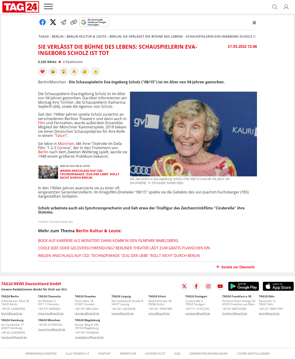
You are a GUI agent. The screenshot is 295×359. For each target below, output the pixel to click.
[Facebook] (196, 286)
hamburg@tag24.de (14, 337)
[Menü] (48, 6)
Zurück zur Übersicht (238, 267)
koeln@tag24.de (269, 313)
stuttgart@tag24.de (197, 313)
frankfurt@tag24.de (234, 313)
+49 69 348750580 (234, 309)
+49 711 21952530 (197, 309)
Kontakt (104, 353)
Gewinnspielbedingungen (208, 353)
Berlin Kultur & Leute (86, 36)
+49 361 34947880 (160, 309)
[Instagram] (208, 286)
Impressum (128, 353)
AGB (177, 353)
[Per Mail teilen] (63, 22)
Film (41, 122)
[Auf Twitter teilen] (53, 22)
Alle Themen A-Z (77, 353)
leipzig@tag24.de (123, 313)
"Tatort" (61, 135)
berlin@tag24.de (11, 313)
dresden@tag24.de (87, 313)
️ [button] (42, 71)
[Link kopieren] (73, 22)
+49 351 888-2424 (86, 309)
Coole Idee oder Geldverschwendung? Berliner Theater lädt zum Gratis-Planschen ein (124, 247)
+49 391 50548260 (87, 333)
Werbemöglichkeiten (40, 353)
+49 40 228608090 (13, 333)
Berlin (57, 36)
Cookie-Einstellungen (253, 353)
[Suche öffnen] (275, 7)
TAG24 (43, 36)
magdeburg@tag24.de (89, 337)
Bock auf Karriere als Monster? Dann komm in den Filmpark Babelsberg (108, 240)
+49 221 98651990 (271, 309)
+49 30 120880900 (13, 309)
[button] (286, 7)
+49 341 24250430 (124, 309)
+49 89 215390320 (50, 325)
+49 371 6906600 (49, 309)
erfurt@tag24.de (159, 313)
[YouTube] (220, 286)
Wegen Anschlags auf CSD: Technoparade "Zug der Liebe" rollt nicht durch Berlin (89, 174)
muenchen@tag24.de (51, 329)
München (66, 143)
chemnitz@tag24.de (51, 313)
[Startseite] (20, 7)
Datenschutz (155, 353)
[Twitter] (184, 286)
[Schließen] (254, 22)
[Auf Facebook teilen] (42, 22)
